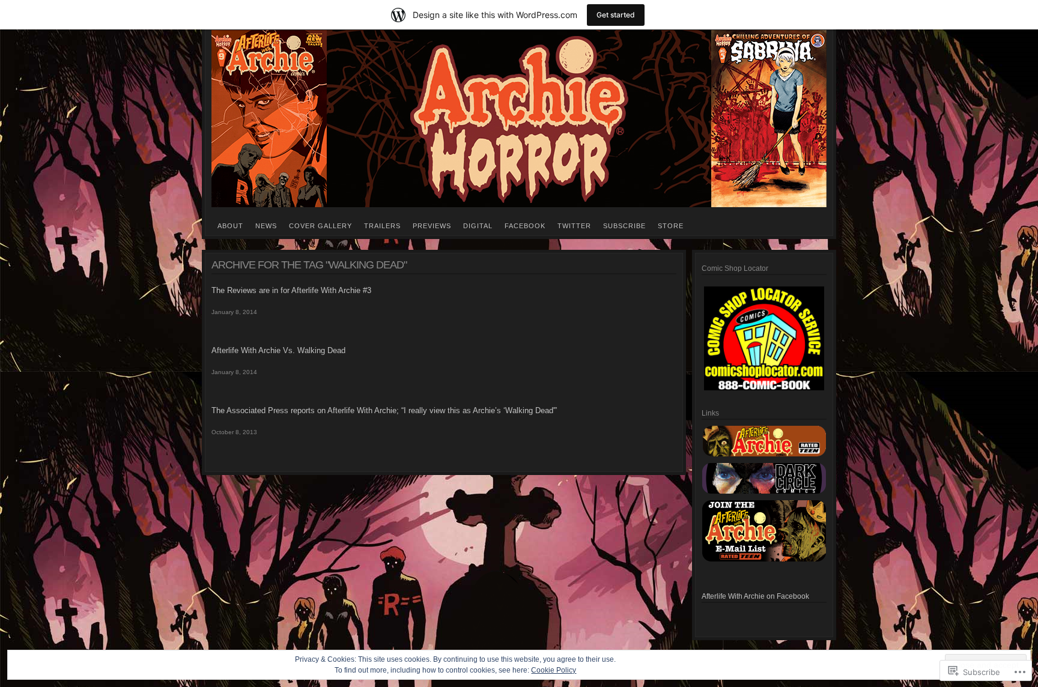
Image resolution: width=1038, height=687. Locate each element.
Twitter (574, 225)
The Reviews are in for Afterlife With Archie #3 (291, 290)
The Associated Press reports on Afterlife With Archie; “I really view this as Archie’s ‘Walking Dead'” (384, 410)
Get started (615, 14)
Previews (432, 225)
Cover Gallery (320, 225)
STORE (671, 225)
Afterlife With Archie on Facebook (755, 596)
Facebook (525, 225)
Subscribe (624, 225)
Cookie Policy (553, 670)
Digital (478, 225)
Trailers (382, 225)
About (230, 225)
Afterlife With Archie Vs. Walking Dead (278, 350)
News (266, 225)
